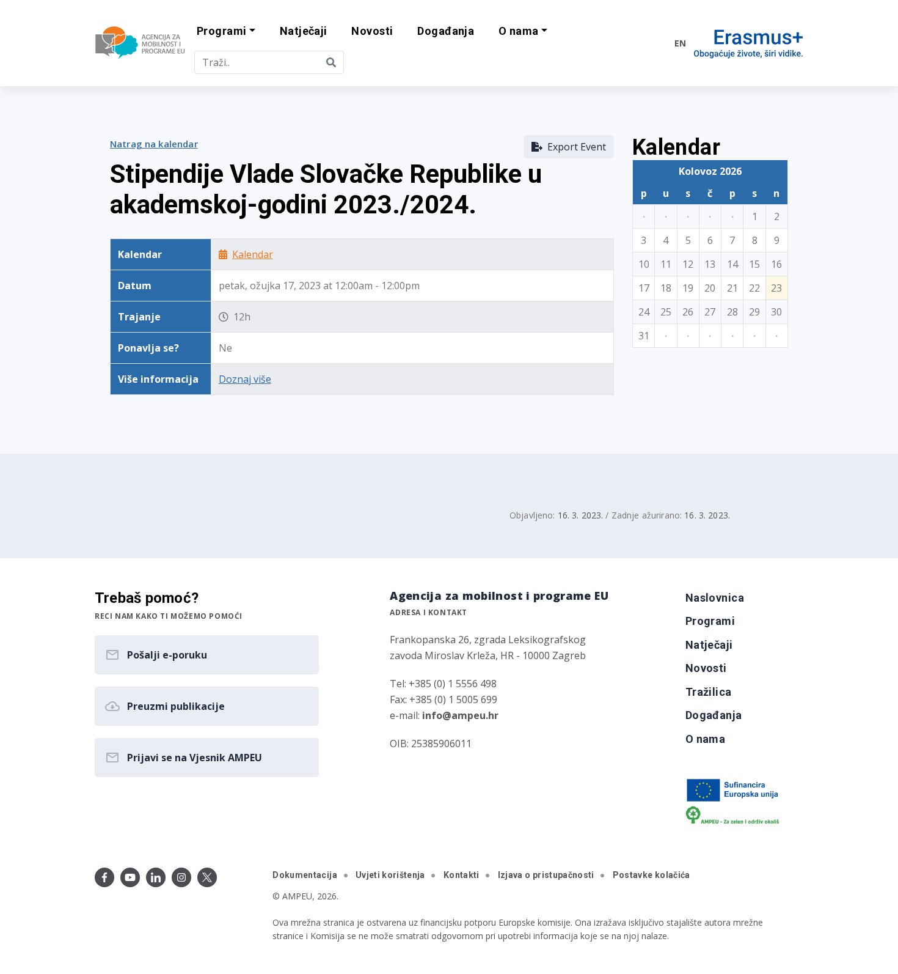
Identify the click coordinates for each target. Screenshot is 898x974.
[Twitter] (207, 877)
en (680, 43)
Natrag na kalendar (154, 144)
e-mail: (444, 715)
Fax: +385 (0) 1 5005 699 (443, 699)
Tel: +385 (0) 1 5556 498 (443, 683)
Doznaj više (245, 379)
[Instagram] (181, 877)
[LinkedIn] (156, 877)
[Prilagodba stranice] (639, 42)
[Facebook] (104, 877)
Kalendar (252, 254)
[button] (226, 31)
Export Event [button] (574, 146)
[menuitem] (304, 31)
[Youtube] (130, 877)
